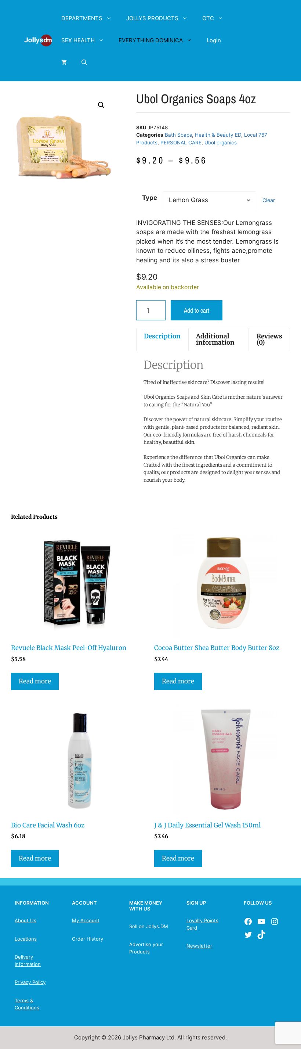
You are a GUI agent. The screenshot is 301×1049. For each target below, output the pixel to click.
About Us (25, 920)
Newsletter (199, 946)
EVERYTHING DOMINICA (151, 40)
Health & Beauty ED (218, 135)
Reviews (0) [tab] (269, 339)
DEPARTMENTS (81, 18)
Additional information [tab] (215, 339)
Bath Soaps (178, 135)
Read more (35, 681)
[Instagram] (274, 921)
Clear (268, 200)
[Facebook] (248, 921)
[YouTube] (261, 921)
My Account (85, 920)
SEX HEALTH (78, 40)
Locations (26, 939)
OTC (208, 18)
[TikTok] (261, 934)
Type (149, 197)
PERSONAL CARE (181, 143)
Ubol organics (220, 143)
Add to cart (196, 310)
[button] (101, 105)
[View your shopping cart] (64, 62)
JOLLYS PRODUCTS (152, 18)
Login (214, 40)
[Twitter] (248, 934)
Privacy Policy (30, 982)
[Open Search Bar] (84, 62)
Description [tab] (162, 336)
